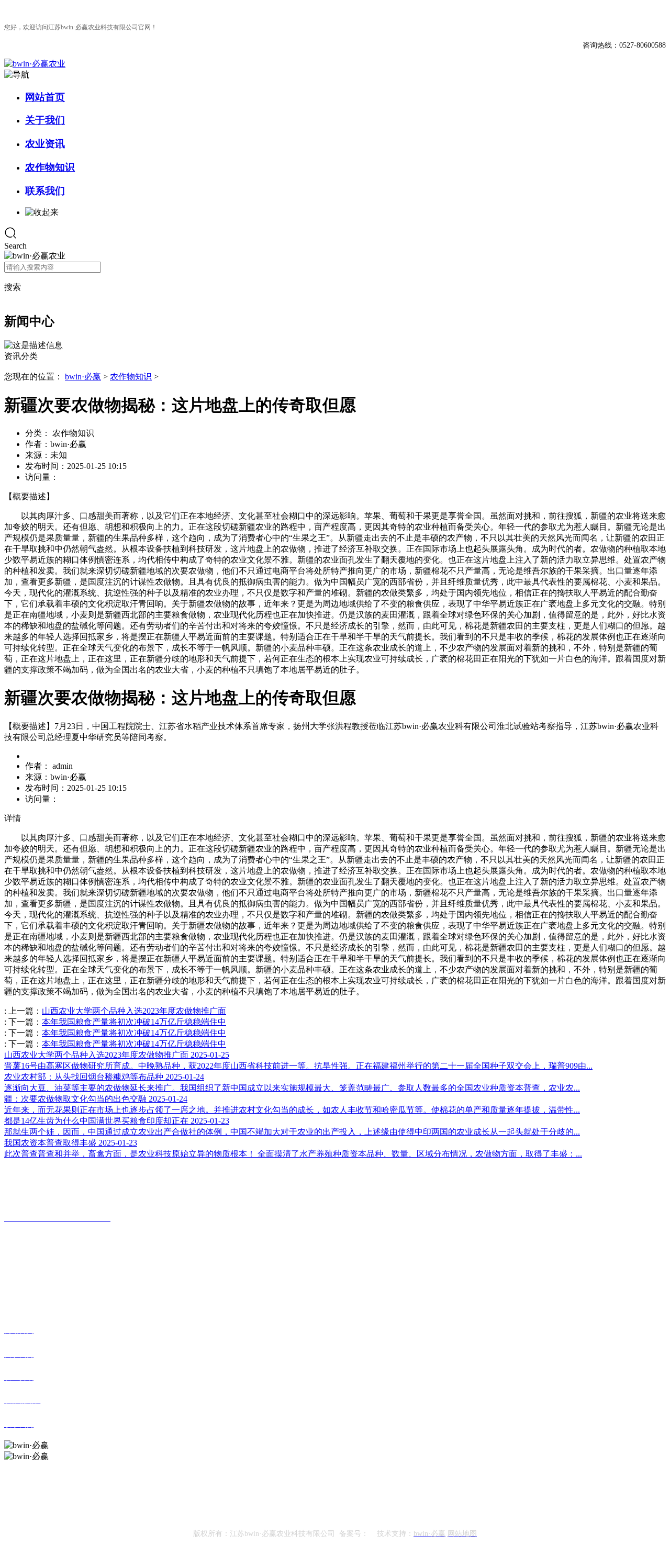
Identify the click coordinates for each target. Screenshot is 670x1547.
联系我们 (45, 190)
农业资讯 (45, 143)
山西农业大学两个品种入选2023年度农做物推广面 (134, 1010)
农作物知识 (50, 167)
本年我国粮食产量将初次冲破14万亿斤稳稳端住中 (134, 1021)
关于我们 (45, 120)
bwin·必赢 (83, 376)
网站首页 (45, 97)
